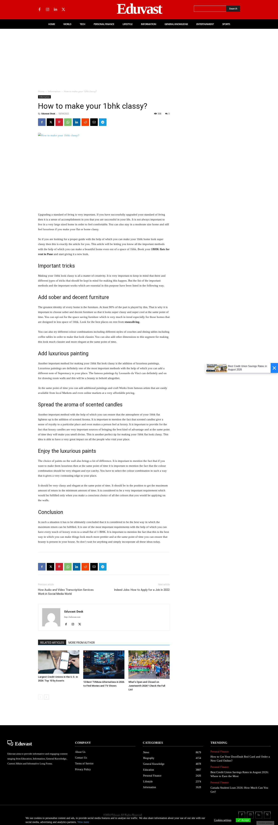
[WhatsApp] (68, 122)
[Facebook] (39, 10)
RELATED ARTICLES (52, 642)
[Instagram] (47, 10)
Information (54, 91)
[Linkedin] (55, 10)
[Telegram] (102, 122)
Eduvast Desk (48, 113)
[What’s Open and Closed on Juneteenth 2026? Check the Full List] (149, 664)
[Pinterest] (59, 122)
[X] (63, 10)
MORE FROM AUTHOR (81, 642)
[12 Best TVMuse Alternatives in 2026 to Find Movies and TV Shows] (103, 664)
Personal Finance (219, 751)
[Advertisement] (139, 57)
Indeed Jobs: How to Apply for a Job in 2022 (142, 590)
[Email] (94, 122)
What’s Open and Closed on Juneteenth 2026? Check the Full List (146, 686)
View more (83, 822)
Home (41, 91)
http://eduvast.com (72, 617)
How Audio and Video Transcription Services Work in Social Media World (66, 592)
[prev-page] (40, 697)
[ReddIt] (85, 122)
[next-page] (46, 697)
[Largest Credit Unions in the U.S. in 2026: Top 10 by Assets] (58, 662)
